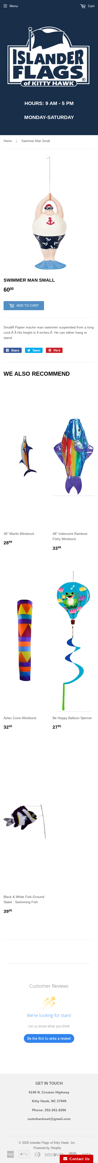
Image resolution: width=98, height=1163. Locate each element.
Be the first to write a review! (49, 1038)
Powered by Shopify (47, 1148)
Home (8, 141)
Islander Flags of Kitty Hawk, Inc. (53, 1142)
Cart (90, 6)
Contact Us (78, 1159)
